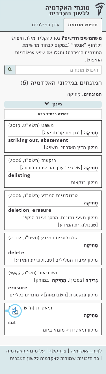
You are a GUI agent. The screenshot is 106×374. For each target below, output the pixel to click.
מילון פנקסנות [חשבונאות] (71, 294)
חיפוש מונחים (83, 24)
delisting (19, 175)
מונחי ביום (54, 329)
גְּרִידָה (91, 280)
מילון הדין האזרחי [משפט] (71, 147)
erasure (41, 210)
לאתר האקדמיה (86, 350)
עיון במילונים (45, 24)
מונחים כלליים (24, 294)
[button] (13, 311)
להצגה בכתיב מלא (53, 114)
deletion (18, 210)
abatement (54, 140)
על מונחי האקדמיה (25, 350)
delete (16, 252)
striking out (23, 140)
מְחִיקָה (91, 132)
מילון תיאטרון (84, 329)
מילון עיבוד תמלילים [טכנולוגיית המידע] (56, 260)
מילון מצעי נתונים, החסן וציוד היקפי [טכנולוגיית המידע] (60, 221)
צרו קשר (57, 350)
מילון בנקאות (84, 182)
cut (12, 322)
